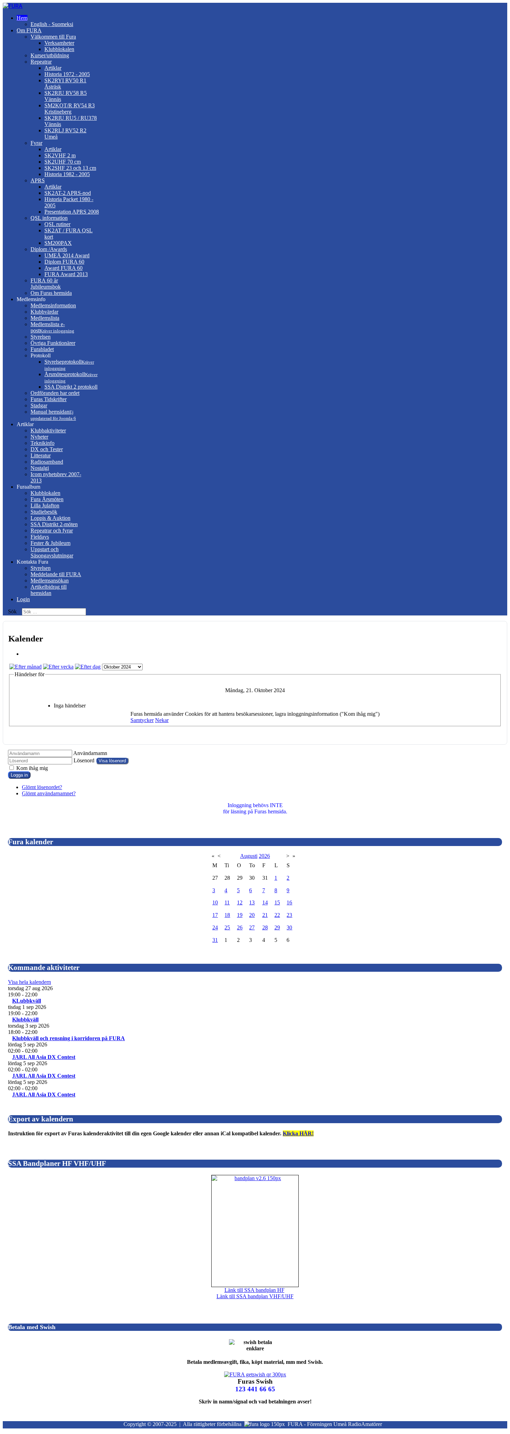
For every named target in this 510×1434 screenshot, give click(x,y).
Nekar (162, 720)
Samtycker (142, 720)
